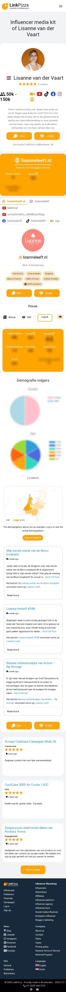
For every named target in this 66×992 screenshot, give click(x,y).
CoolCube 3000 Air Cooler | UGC (27, 785)
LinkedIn (11, 934)
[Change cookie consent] (31, 989)
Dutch (42, 969)
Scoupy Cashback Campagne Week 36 (30, 741)
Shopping (49, 274)
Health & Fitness (32, 279)
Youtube (11, 950)
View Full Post (52, 577)
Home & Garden (34, 274)
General (7, 965)
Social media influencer (46, 912)
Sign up (7, 910)
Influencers (9, 890)
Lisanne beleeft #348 (20, 609)
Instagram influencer (45, 916)
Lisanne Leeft (33, 587)
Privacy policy (42, 946)
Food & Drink (18, 274)
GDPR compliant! (34, 284)
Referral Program (43, 954)
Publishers (9, 894)
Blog (9, 931)
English (42, 965)
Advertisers (41, 892)
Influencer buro (42, 908)
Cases (38, 942)
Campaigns (9, 902)
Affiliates (39, 896)
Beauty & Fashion (14, 279)
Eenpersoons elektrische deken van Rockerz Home (29, 829)
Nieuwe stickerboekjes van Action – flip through (30, 665)
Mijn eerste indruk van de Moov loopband (27, 552)
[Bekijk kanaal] (32, 96)
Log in (6, 906)
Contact (39, 934)
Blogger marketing (44, 920)
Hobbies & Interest (51, 279)
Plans (38, 938)
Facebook (11, 946)
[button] (33, 538)
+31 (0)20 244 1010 (35, 985)
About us (39, 931)
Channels (8, 898)
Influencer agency (44, 904)
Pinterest (11, 942)
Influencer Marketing (46, 884)
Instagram (12, 938)
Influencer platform (44, 900)
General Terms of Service (47, 950)
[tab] (13, 201)
